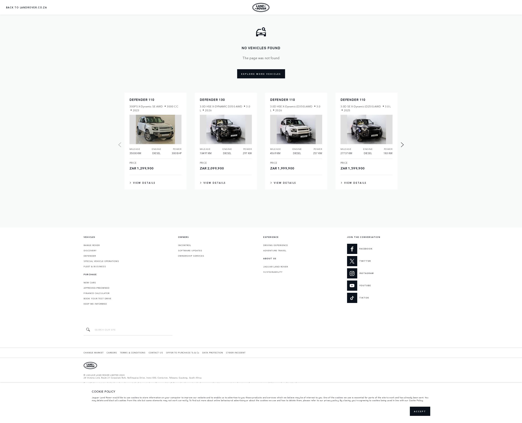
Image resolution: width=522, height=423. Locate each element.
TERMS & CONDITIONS (133, 352)
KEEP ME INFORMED (95, 303)
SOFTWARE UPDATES (190, 250)
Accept (420, 411)
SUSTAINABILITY (273, 271)
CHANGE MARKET (94, 352)
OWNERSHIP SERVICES (191, 255)
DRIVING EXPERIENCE (275, 245)
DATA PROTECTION (212, 352)
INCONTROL (184, 245)
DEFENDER (90, 255)
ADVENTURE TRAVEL (274, 250)
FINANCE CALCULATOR (96, 293)
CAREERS (112, 352)
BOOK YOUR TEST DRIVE (97, 298)
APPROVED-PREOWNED (96, 287)
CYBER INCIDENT (236, 352)
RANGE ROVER (92, 245)
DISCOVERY (90, 250)
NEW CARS (90, 282)
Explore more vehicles (261, 73)
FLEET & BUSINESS (95, 266)
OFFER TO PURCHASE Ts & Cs (182, 352)
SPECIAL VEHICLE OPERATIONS (101, 261)
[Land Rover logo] (261, 7)
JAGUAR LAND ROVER (275, 266)
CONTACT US (156, 352)
